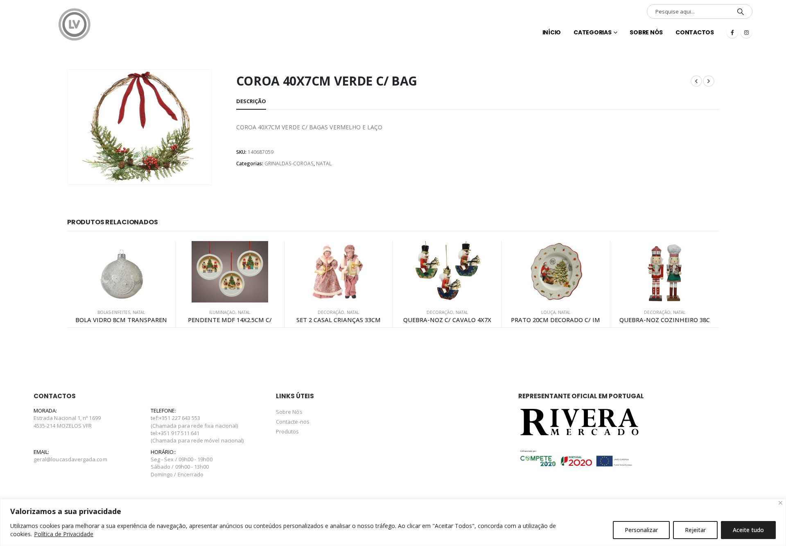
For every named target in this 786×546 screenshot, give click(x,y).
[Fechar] (780, 503)
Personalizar (641, 530)
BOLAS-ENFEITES (113, 312)
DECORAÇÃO (331, 312)
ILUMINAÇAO (222, 312)
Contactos (694, 32)
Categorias (593, 32)
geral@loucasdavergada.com (70, 459)
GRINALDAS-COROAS (289, 163)
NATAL (324, 163)
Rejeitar (695, 530)
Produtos (287, 431)
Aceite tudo (748, 530)
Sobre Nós (646, 32)
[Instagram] (746, 32)
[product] (121, 271)
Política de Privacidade (63, 534)
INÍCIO (551, 32)
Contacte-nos (292, 421)
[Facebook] (732, 32)
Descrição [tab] (251, 101)
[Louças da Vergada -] (74, 24)
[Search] (740, 11)
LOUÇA (548, 312)
